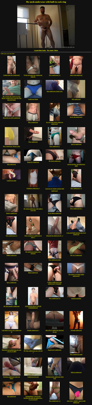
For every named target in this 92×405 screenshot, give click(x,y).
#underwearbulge (76, 298)
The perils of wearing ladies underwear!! (76, 275)
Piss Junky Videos (52, 50)
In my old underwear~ (76, 117)
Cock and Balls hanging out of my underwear (76, 233)
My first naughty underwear (11, 306)
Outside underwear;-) (33, 330)
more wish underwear (76, 75)
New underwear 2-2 (54, 75)
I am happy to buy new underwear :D (11, 331)
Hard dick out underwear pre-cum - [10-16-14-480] (11, 350)
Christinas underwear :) (33, 188)
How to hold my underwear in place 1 (33, 236)
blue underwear (11, 164)
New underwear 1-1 (76, 188)
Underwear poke (11, 180)
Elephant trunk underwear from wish (55, 377)
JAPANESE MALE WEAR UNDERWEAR (33, 307)
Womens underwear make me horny (11, 377)
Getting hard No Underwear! (11, 75)
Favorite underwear (76, 330)
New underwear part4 (76, 354)
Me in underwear (33, 122)
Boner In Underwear (33, 162)
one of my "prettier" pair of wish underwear (76, 401)
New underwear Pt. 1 (76, 208)
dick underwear (76, 99)
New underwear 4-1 (11, 235)
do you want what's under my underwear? (54, 123)
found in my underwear (54, 350)
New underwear (33, 142)
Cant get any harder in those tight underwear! (54, 190)
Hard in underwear (11, 213)
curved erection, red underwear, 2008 (76, 165)
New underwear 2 (55, 146)
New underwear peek (55, 260)
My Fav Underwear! (76, 255)
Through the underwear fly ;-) (54, 235)
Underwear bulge (33, 99)
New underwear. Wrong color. (11, 146)
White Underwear (11, 255)
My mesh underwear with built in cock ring (33, 209)
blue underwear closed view (55, 91)
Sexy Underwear (11, 282)
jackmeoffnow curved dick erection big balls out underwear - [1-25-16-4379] (33, 398)
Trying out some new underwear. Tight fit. (33, 76)
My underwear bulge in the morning (33, 252)
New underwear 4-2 (54, 298)
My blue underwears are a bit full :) (33, 351)
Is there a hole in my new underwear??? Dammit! (55, 283)
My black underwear (55, 161)
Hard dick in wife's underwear (11, 118)
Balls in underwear (76, 372)
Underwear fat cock (33, 377)
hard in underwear (76, 144)
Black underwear (33, 272)
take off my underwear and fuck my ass (55, 331)
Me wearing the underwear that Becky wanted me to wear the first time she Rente (11, 98)
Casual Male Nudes (40, 50)
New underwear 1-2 (54, 401)
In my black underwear (54, 213)
